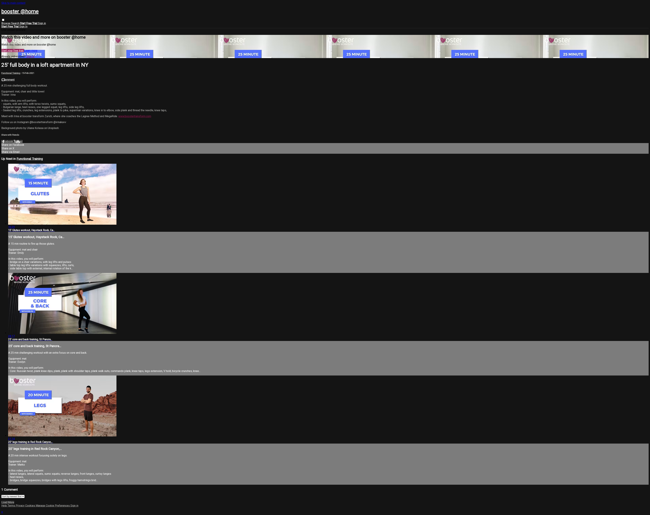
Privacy (20, 505)
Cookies (30, 505)
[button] (3, 20)
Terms (12, 505)
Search (15, 23)
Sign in (42, 23)
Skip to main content (13, 3)
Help (4, 505)
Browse (6, 23)
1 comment (8, 79)
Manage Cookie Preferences (53, 505)
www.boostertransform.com (134, 116)
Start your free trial (12, 50)
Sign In (23, 26)
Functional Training (11, 73)
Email (19, 141)
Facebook (7, 141)
